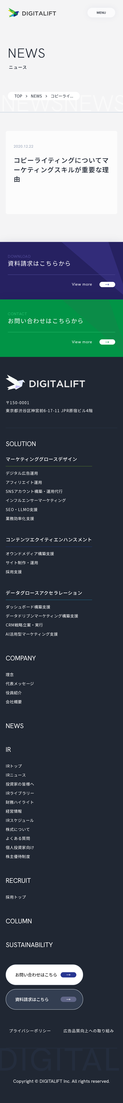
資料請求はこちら (32, 999)
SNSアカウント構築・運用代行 (34, 491)
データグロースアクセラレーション (44, 592)
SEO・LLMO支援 (22, 509)
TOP (18, 96)
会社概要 (14, 702)
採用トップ (16, 897)
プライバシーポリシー (30, 1031)
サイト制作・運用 (22, 562)
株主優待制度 (18, 856)
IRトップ (14, 766)
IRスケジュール (20, 820)
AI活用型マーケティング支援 (32, 634)
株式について (18, 829)
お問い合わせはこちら (36, 975)
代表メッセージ (20, 683)
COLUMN (19, 921)
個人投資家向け (20, 847)
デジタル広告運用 (22, 473)
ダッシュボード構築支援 (28, 607)
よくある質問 (18, 838)
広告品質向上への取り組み (88, 1031)
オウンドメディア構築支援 (30, 553)
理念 (10, 674)
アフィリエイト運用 (24, 482)
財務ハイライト (20, 802)
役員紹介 (14, 693)
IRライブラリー (20, 793)
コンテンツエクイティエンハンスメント (49, 539)
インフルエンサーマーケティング (36, 500)
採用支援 (14, 572)
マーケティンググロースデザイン (41, 459)
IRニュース (16, 775)
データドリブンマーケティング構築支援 (42, 616)
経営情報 (14, 811)
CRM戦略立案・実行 (24, 625)
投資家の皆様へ (20, 784)
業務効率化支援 (20, 518)
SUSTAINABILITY (29, 944)
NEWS (36, 96)
